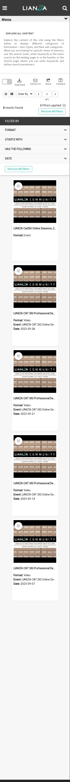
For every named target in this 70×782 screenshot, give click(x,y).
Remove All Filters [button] (52, 111)
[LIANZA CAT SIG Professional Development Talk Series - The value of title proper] (35, 371)
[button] (35, 81)
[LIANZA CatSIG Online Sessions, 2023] (35, 201)
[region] (35, 146)
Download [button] (20, 81)
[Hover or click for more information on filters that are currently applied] (64, 105)
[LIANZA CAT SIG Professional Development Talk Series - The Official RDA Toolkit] (35, 286)
